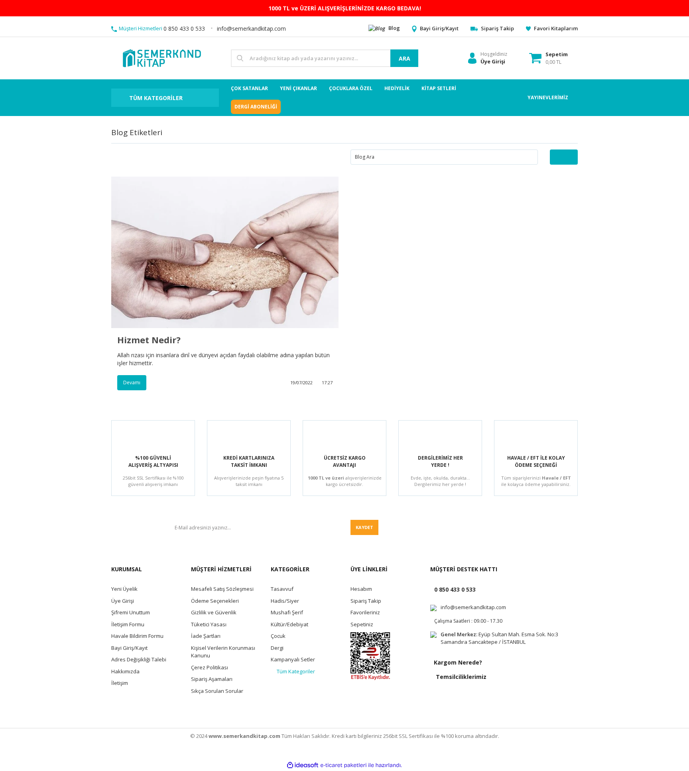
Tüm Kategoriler (296, 671)
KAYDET (364, 527)
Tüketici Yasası (208, 624)
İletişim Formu (127, 624)
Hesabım (361, 588)
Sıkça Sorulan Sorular (217, 690)
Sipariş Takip (365, 600)
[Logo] (161, 57)
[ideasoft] (303, 765)
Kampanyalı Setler (293, 659)
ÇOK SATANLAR (249, 88)
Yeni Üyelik (124, 588)
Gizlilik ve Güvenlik (213, 612)
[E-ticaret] (343, 765)
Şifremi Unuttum (130, 612)
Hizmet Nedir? (149, 339)
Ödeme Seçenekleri (215, 600)
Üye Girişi (122, 600)
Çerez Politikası (209, 667)
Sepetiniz (361, 624)
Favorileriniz (365, 612)
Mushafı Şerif (287, 612)
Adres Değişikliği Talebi (138, 659)
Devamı (131, 382)
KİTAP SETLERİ (438, 88)
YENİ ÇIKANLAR (298, 88)
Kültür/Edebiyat (289, 624)
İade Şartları (205, 635)
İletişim (119, 682)
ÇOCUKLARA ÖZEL (350, 88)
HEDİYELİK (396, 88)
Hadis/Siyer (285, 600)
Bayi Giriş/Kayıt (129, 647)
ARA (404, 58)
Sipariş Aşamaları (211, 678)
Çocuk (278, 635)
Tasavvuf (282, 588)
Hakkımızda (125, 671)
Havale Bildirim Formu (137, 635)
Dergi (277, 647)
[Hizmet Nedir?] (225, 252)
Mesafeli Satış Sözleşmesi (222, 588)
